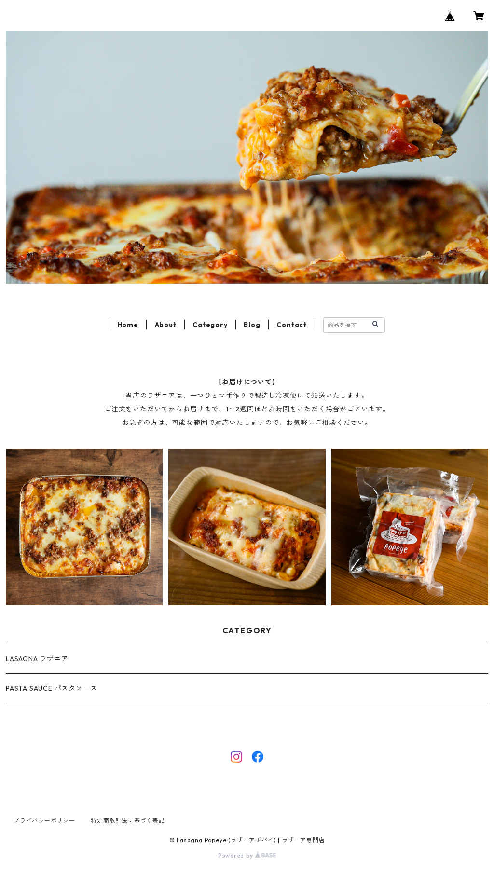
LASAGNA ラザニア (37, 659)
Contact (291, 324)
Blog (252, 324)
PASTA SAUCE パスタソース (51, 688)
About (166, 324)
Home (127, 324)
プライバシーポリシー (44, 820)
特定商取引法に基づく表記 (128, 820)
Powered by (236, 855)
